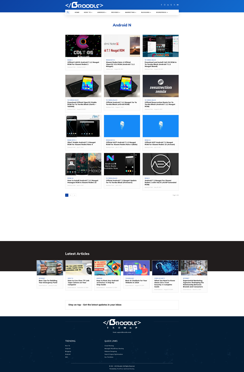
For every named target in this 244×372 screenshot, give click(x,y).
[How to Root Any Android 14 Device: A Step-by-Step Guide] (107, 267)
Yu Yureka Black (150, 60)
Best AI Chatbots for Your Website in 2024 (136, 281)
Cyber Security (159, 278)
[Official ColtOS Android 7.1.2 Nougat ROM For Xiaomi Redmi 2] (83, 46)
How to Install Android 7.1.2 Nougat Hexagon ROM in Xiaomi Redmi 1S (82, 181)
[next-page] (74, 195)
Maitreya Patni (71, 67)
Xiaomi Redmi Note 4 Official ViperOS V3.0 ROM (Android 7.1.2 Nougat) (120, 64)
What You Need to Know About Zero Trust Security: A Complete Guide (164, 283)
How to (70, 278)
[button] (68, 12)
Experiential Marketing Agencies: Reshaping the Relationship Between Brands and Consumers (193, 283)
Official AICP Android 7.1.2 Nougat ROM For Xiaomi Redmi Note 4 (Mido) (121, 143)
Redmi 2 (70, 60)
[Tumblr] (171, 5)
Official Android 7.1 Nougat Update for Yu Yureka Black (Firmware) (121, 181)
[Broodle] (92, 5)
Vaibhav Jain (109, 69)
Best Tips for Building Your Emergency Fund (48, 281)
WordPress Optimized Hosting (125, 369)
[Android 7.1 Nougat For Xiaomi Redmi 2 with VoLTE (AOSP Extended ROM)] (161, 164)
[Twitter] (174, 5)
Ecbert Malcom (43, 285)
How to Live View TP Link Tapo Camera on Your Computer (78, 282)
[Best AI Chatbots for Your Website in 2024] (136, 267)
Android (99, 278)
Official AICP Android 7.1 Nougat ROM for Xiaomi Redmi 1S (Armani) (160, 143)
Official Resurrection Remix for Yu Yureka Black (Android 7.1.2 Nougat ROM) (160, 104)
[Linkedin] (168, 5)
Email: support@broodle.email (122, 332)
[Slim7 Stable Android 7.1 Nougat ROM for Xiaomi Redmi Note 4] (83, 126)
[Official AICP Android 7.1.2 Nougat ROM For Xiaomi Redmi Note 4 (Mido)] (122, 126)
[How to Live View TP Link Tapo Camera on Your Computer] (79, 267)
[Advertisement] (122, 222)
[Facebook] (161, 5)
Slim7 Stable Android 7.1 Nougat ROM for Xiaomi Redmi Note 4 (81, 143)
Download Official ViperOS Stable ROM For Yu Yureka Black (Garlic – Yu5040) (82, 104)
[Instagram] (165, 5)
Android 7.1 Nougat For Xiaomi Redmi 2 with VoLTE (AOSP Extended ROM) (160, 182)
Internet (42, 278)
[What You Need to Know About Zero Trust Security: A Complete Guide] (165, 267)
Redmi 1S (148, 140)
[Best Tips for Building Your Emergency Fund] (50, 267)
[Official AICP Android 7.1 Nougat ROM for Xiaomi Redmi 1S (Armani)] (161, 126)
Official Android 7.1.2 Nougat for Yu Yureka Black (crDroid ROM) (121, 103)
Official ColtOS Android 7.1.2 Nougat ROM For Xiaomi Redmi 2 (83, 63)
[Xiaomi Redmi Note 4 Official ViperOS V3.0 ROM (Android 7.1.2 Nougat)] (122, 46)
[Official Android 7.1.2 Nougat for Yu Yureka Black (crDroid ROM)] (122, 86)
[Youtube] (178, 5)
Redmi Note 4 (110, 60)
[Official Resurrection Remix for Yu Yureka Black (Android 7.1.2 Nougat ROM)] (161, 86)
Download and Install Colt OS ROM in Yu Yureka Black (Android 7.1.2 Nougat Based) (161, 64)
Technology (129, 278)
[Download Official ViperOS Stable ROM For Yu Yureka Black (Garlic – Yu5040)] (83, 86)
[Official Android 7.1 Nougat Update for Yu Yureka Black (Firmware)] (122, 164)
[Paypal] (136, 328)
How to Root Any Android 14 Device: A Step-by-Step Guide (107, 282)
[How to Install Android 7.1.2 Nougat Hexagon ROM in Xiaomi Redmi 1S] (83, 164)
